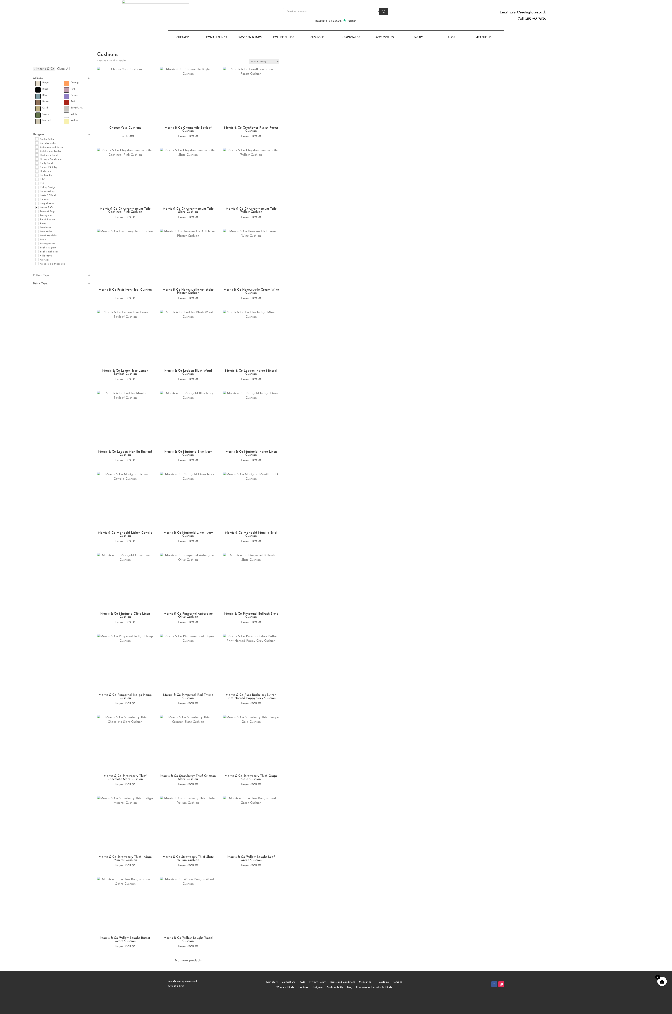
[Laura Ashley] (36, 191)
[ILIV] (36, 179)
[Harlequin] (36, 171)
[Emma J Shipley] (36, 167)
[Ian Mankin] (36, 175)
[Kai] (36, 183)
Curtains (384, 982)
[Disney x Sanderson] (36, 158)
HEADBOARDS (351, 37)
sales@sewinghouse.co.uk (528, 12)
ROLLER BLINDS (283, 37)
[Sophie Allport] (36, 247)
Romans (397, 982)
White (74, 114)
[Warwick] (36, 259)
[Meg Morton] (36, 203)
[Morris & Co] (36, 207)
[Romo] (36, 223)
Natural (46, 120)
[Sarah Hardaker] (36, 235)
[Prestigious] (36, 215)
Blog (349, 987)
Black (45, 89)
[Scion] (36, 239)
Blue (44, 95)
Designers (317, 987)
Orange (75, 82)
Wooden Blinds (285, 987)
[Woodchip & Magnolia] (36, 263)
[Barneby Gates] (36, 142)
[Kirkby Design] (36, 187)
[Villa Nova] (36, 255)
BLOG (451, 37)
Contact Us (288, 982)
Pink (73, 89)
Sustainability (335, 987)
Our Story (272, 982)
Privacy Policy (317, 982)
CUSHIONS (317, 37)
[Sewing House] (36, 243)
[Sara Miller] (36, 231)
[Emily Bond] (36, 162)
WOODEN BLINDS (250, 37)
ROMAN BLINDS (216, 37)
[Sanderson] (36, 227)
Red (73, 101)
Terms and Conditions (342, 982)
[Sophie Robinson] (36, 251)
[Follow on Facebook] (494, 984)
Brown (45, 101)
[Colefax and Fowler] (36, 150)
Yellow (74, 120)
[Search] (383, 11)
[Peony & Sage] (36, 211)
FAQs (302, 982)
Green (45, 114)
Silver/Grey (77, 108)
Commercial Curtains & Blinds (374, 987)
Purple (74, 95)
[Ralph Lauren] (36, 219)
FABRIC (418, 37)
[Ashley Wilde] (36, 138)
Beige (45, 82)
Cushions (303, 987)
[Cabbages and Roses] (36, 146)
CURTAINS (183, 37)
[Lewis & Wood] (36, 195)
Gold (45, 108)
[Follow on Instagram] (501, 984)
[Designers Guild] (36, 154)
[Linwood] (36, 199)
